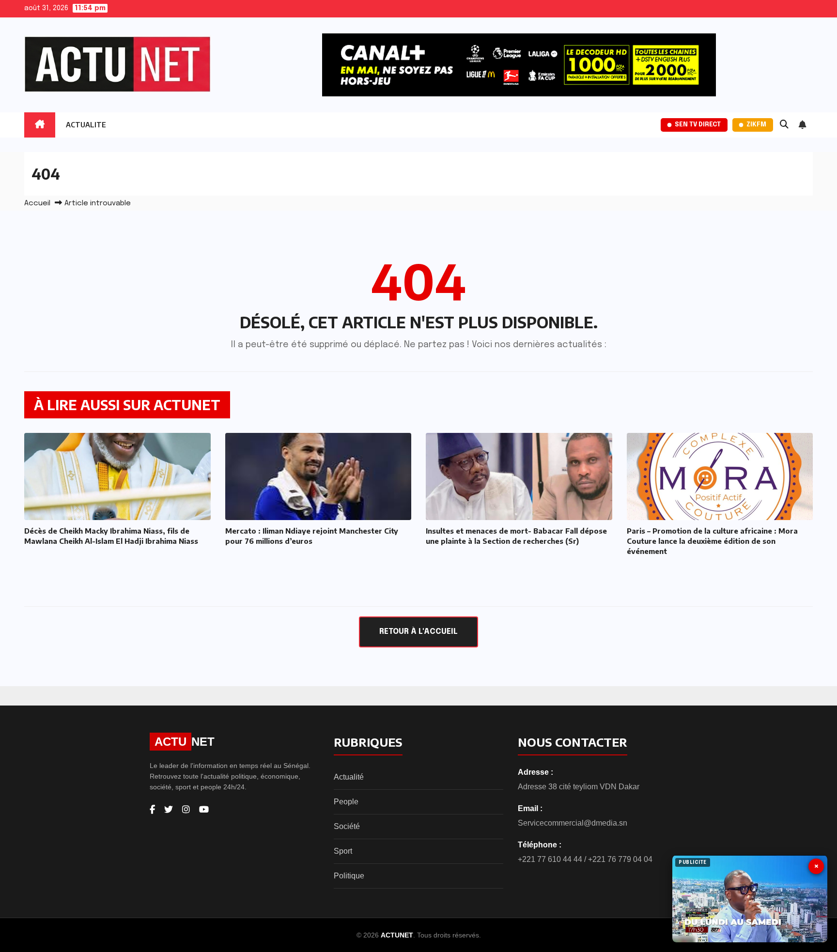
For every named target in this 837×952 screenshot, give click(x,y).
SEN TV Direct (698, 125)
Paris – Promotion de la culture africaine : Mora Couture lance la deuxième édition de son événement (712, 540)
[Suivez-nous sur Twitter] (168, 809)
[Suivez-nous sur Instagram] (186, 809)
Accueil (37, 203)
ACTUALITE (86, 125)
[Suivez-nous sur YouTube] (204, 809)
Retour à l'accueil (418, 632)
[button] (784, 125)
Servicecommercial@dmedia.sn (572, 823)
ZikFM (756, 125)
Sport (343, 851)
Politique (349, 876)
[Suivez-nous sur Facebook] (152, 809)
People (346, 802)
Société (347, 826)
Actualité (349, 777)
